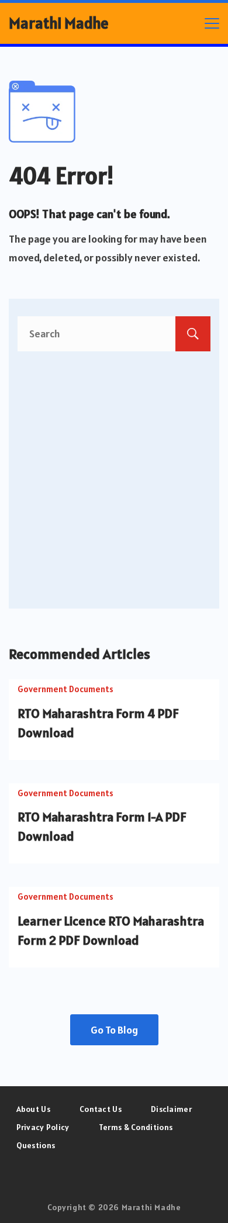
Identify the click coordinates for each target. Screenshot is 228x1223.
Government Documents (65, 689)
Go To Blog (114, 1030)
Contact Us (101, 1109)
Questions (36, 1145)
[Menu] (212, 23)
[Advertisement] (114, 471)
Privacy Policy (43, 1127)
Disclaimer (171, 1109)
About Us (33, 1109)
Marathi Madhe (59, 23)
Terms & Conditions (135, 1127)
